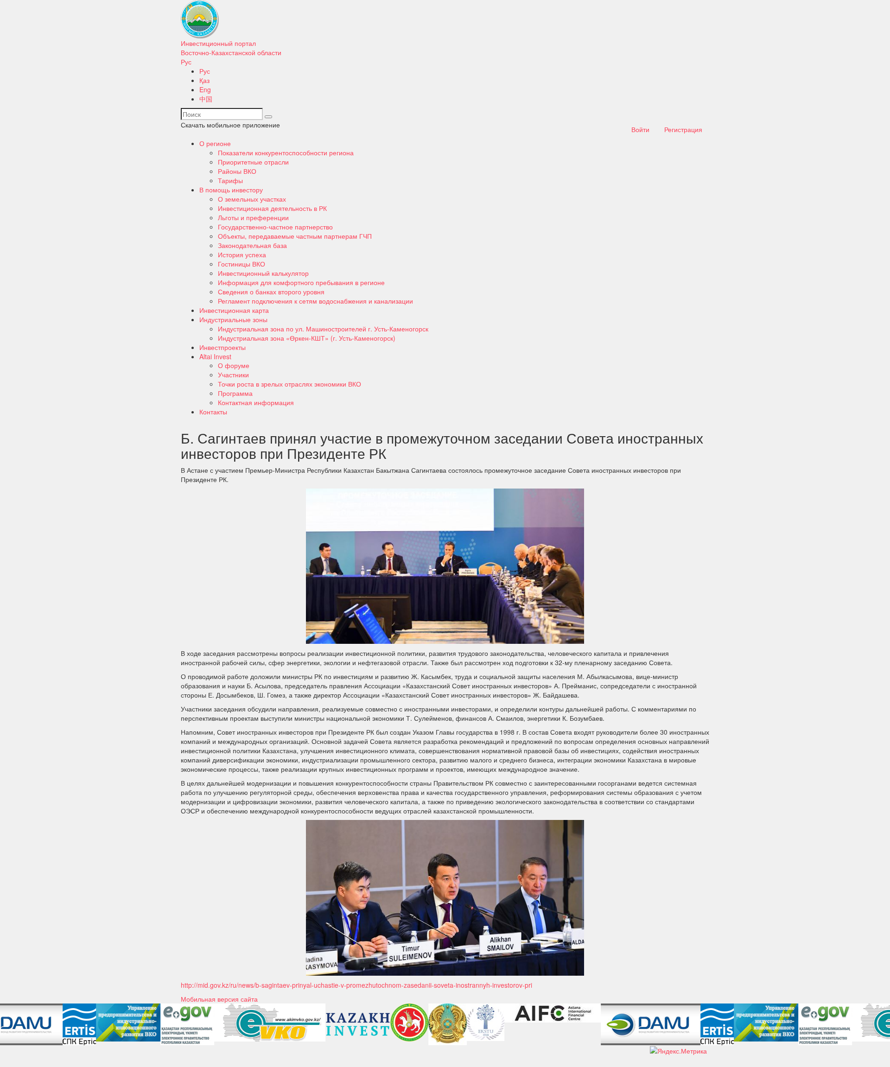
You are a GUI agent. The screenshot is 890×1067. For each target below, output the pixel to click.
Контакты (213, 411)
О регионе (215, 143)
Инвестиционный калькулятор (263, 273)
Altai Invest (215, 356)
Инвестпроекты (222, 347)
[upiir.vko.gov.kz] (65, 1022)
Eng (205, 89)
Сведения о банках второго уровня (271, 291)
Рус (186, 61)
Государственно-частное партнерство (275, 226)
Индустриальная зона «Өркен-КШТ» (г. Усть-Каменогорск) (306, 338)
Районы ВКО (237, 171)
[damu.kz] (588, 1024)
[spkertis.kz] (16, 1024)
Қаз (204, 80)
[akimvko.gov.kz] (207, 1022)
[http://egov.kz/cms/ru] (125, 1024)
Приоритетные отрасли (253, 161)
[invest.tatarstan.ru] (347, 1022)
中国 (205, 98)
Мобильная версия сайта (219, 998)
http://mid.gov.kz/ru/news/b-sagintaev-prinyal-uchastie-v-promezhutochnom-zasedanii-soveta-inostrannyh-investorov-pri (356, 985)
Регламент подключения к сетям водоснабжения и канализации (315, 300)
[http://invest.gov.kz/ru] (295, 1024)
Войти (640, 129)
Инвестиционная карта (234, 310)
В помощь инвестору (231, 189)
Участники (233, 374)
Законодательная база (252, 245)
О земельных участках (252, 198)
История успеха (242, 254)
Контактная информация (256, 402)
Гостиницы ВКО (241, 263)
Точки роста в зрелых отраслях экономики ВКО (289, 383)
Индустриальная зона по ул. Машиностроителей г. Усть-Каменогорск (323, 328)
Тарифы (230, 180)
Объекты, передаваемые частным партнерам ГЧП (295, 236)
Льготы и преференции (253, 217)
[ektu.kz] (423, 1022)
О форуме (233, 365)
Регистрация (683, 129)
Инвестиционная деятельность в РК (272, 208)
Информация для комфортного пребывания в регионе (301, 282)
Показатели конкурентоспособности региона (286, 152)
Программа (235, 393)
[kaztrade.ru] (385, 1024)
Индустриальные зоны (233, 319)
